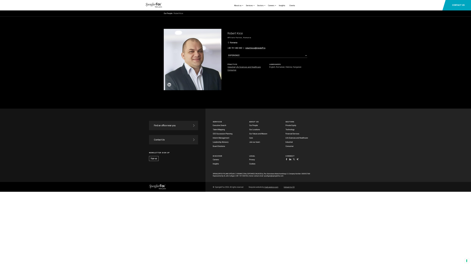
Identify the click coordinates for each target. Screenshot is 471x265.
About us (238, 5)
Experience (234, 55)
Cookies (252, 164)
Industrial (231, 67)
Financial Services (292, 134)
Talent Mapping (219, 130)
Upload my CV (289, 187)
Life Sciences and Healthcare (248, 67)
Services (249, 5)
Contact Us (159, 139)
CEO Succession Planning (222, 134)
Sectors (260, 5)
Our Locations (254, 130)
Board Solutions (219, 146)
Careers (271, 5)
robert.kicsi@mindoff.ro (255, 48)
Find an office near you (165, 125)
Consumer (232, 70)
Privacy (252, 160)
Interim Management (221, 138)
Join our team (254, 142)
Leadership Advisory (221, 142)
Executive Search (219, 125)
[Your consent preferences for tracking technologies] (466, 260)
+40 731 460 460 (235, 48)
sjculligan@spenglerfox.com (273, 176)
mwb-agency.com (271, 187)
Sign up (154, 158)
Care (251, 138)
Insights (282, 5)
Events (292, 5)
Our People (168, 13)
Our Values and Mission (258, 134)
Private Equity (291, 125)
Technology (290, 130)
